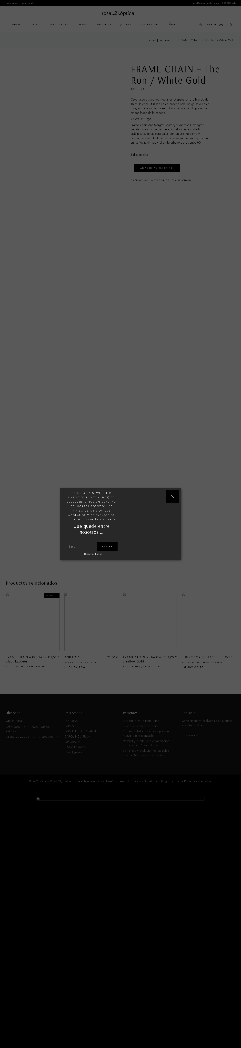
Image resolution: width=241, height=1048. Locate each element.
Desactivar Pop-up (93, 554)
